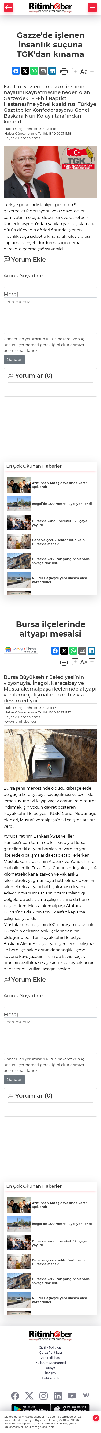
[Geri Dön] (8, 7)
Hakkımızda (50, 1378)
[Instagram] (43, 1395)
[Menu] (92, 7)
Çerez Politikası (50, 1352)
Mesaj (11, 294)
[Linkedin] (57, 1395)
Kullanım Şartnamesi (50, 1363)
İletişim (50, 1373)
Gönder (14, 359)
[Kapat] (96, 1418)
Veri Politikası (50, 1358)
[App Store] (70, 1409)
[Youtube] (71, 1395)
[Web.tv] (86, 1395)
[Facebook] (15, 1395)
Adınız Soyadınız (24, 276)
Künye (50, 1368)
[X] (29, 1395)
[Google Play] (30, 1409)
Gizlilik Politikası (50, 1347)
